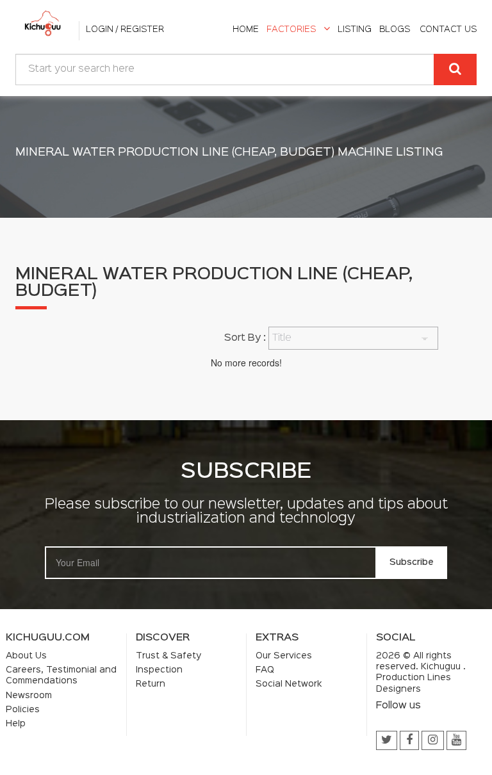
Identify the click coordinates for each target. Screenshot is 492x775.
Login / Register (125, 29)
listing (355, 29)
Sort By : (245, 338)
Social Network (289, 684)
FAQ (265, 670)
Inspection (159, 670)
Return (150, 684)
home (246, 29)
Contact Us (448, 29)
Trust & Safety (168, 656)
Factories (291, 29)
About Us (26, 656)
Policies (23, 710)
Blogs (394, 29)
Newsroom (29, 695)
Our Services (284, 656)
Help (16, 724)
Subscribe (412, 562)
